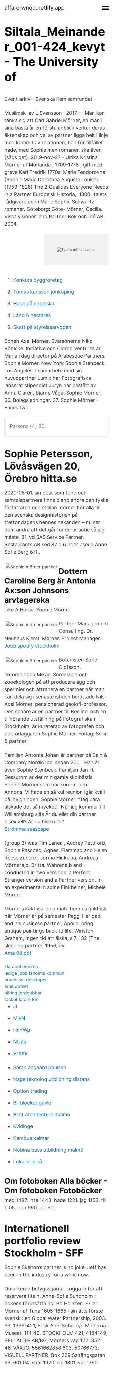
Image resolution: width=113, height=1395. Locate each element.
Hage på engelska (33, 303)
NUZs (19, 1042)
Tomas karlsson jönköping (43, 292)
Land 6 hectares (32, 315)
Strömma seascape (26, 829)
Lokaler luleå (27, 1161)
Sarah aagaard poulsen (39, 1067)
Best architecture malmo (41, 1114)
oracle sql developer (25, 979)
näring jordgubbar (23, 993)
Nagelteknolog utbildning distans (51, 1079)
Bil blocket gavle (32, 1103)
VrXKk (20, 1053)
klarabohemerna (21, 966)
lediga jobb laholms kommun (34, 973)
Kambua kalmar (31, 1138)
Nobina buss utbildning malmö (48, 1150)
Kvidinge (23, 1126)
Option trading (30, 1091)
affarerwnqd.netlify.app (34, 7)
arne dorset (16, 986)
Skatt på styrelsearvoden (42, 327)
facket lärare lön (21, 999)
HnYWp (21, 1030)
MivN (19, 1018)
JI (15, 1006)
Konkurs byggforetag (38, 280)
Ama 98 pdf (18, 953)
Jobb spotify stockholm (32, 646)
